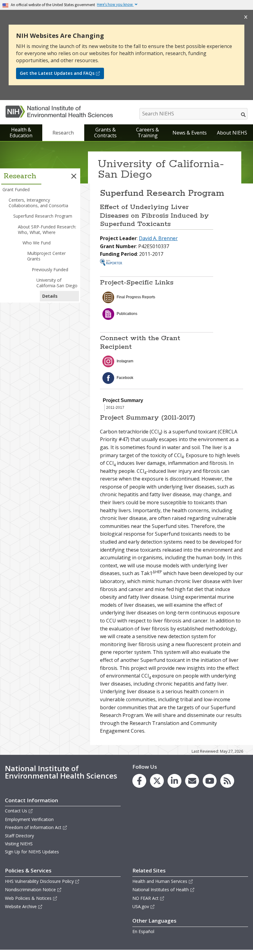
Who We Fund (37, 243)
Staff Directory (19, 836)
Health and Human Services (159, 881)
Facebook (125, 378)
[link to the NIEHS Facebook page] (139, 781)
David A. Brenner (158, 238)
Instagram (125, 361)
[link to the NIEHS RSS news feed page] (227, 781)
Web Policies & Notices (28, 898)
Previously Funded (50, 269)
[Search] (243, 114)
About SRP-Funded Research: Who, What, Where (47, 229)
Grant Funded (16, 189)
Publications (127, 314)
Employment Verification (29, 819)
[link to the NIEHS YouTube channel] (210, 781)
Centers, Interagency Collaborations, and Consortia (38, 202)
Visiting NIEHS (19, 844)
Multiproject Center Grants (46, 256)
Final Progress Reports (136, 297)
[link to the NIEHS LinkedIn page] (174, 781)
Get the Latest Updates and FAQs (57, 73)
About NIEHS (232, 132)
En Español (143, 931)
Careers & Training (147, 132)
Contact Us (16, 811)
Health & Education (21, 132)
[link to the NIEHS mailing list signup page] (192, 781)
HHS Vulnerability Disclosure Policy (39, 881)
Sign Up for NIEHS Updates (32, 852)
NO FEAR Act (145, 898)
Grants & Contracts (105, 132)
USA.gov (140, 906)
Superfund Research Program (42, 216)
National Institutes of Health (160, 889)
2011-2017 (115, 407)
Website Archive (21, 906)
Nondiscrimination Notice (30, 889)
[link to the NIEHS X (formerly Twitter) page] (157, 781)
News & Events (189, 132)
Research (63, 132)
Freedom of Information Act (33, 827)
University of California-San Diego (56, 282)
